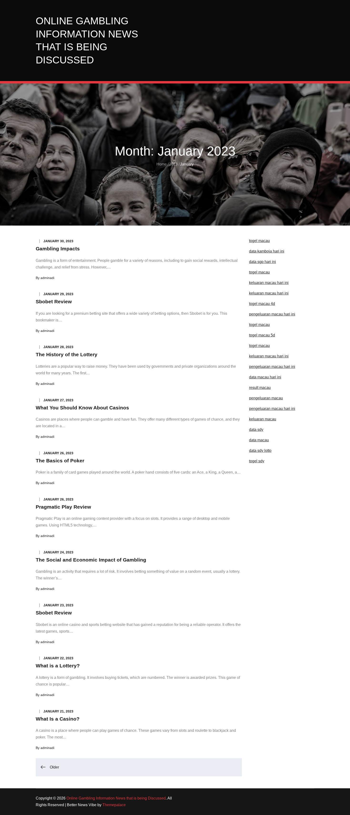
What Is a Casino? (58, 719)
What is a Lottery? (58, 665)
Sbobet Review (54, 301)
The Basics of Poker (60, 460)
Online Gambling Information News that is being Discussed (116, 798)
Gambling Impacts (58, 248)
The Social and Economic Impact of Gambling (91, 559)
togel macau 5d (262, 335)
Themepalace (114, 805)
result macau (260, 388)
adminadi (47, 278)
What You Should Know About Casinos (82, 407)
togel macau (259, 346)
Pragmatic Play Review (63, 507)
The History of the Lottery (66, 354)
